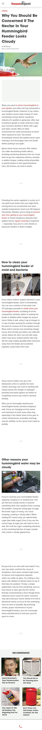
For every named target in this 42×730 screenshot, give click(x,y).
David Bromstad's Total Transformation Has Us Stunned (10, 681)
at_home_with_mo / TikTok (31, 293)
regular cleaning (21, 220)
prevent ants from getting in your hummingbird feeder (21, 215)
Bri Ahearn (7, 46)
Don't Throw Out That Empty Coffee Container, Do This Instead (30, 711)
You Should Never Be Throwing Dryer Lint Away (30, 681)
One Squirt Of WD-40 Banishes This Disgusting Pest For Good (9, 711)
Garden (4, 11)
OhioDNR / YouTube (33, 491)
